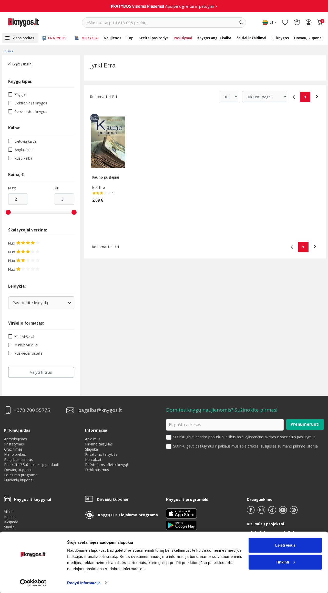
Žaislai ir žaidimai (251, 37)
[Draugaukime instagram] (262, 512)
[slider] (8, 212)
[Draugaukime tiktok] (272, 512)
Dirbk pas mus (97, 469)
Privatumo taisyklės (101, 454)
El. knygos (280, 37)
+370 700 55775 (32, 410)
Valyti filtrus (41, 372)
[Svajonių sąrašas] (285, 22)
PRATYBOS (57, 37)
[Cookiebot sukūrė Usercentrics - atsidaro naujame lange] (33, 583)
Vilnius (9, 511)
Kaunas (10, 516)
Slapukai (92, 449)
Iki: (57, 188)
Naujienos (112, 37)
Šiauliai (9, 526)
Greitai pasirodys (153, 37)
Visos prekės (23, 37)
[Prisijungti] (308, 22)
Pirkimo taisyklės (99, 444)
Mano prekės (15, 454)
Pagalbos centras (18, 459)
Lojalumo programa (20, 474)
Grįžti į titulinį (22, 64)
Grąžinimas (13, 449)
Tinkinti (282, 562)
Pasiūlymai (183, 37)
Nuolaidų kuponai (18, 480)
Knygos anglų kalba (214, 37)
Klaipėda (11, 521)
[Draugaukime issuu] (294, 512)
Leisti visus (285, 545)
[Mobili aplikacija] (181, 524)
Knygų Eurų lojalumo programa (128, 514)
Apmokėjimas (15, 438)
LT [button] (271, 22)
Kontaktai (93, 459)
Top (130, 37)
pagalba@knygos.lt (100, 410)
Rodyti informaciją (83, 583)
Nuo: (12, 188)
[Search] (241, 22)
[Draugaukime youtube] (283, 512)
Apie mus (92, 438)
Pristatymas (14, 444)
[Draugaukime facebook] (251, 512)
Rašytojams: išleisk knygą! (106, 464)
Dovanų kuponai (308, 37)
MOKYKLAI (90, 37)
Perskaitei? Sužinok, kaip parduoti (31, 464)
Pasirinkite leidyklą (38, 304)
